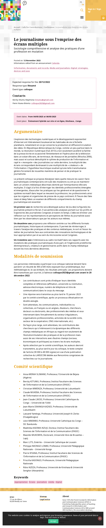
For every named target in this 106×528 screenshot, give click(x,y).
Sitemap (43, 496)
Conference (49, 27)
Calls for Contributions (32, 27)
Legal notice (45, 499)
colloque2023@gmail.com (43, 103)
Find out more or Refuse (55, 517)
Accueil (17, 27)
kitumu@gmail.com (44, 100)
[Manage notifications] (100, 518)
